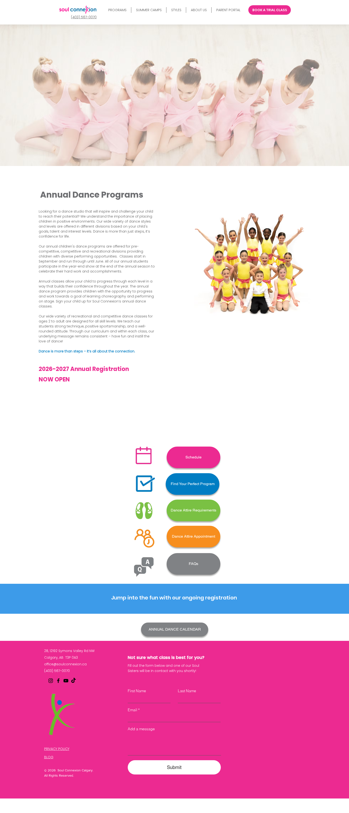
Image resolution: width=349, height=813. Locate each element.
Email (132, 710)
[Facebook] (58, 681)
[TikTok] (73, 681)
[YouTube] (66, 681)
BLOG (48, 757)
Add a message (141, 729)
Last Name (187, 691)
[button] (117, 10)
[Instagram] (51, 681)
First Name (137, 691)
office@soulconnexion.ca (65, 664)
